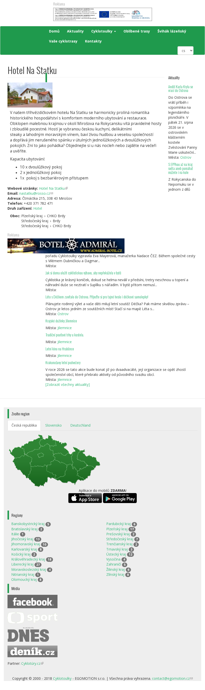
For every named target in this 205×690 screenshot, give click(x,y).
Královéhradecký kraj (28, 559)
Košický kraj (20, 554)
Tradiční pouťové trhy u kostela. (65, 334)
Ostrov (185, 157)
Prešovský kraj (118, 534)
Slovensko (53, 425)
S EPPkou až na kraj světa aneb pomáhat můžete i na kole (180, 168)
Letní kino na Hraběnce (60, 348)
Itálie (15, 534)
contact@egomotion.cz (172, 678)
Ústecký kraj (116, 554)
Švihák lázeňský (172, 31)
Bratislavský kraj (24, 529)
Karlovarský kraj (24, 549)
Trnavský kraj (117, 549)
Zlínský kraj (115, 574)
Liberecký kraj (22, 564)
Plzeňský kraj (117, 529)
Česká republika (24, 425)
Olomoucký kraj (24, 579)
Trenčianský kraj (119, 544)
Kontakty (93, 41)
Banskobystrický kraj (27, 523)
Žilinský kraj (115, 569)
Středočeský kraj (119, 539)
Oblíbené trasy (137, 31)
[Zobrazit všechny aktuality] (68, 384)
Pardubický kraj (118, 523)
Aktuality (75, 31)
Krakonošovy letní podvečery (63, 362)
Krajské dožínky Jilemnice (61, 320)
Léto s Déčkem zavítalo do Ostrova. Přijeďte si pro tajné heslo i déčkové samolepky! (97, 296)
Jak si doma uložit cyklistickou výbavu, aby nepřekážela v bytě (83, 272)
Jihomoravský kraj (25, 544)
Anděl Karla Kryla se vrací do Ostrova (180, 88)
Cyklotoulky (102, 31)
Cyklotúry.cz (32, 663)
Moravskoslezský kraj (28, 569)
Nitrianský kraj (22, 574)
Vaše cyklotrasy (63, 41)
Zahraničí (113, 564)
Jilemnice (65, 327)
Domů (54, 31)
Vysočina (113, 559)
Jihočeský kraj (22, 539)
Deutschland (80, 425)
